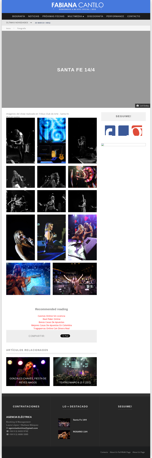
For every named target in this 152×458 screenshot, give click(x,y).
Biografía (18, 16)
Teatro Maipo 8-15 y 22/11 (75, 382)
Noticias (33, 16)
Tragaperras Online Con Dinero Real (52, 328)
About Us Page (139, 452)
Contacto (133, 16)
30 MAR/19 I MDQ (42, 23)
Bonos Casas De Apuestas (51, 322)
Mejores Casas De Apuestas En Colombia (51, 325)
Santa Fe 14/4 (80, 420)
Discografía (95, 16)
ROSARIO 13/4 (80, 431)
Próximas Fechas (53, 16)
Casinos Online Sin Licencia (51, 316)
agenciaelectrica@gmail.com (23, 428)
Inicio (8, 28)
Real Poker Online (51, 319)
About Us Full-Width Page (120, 452)
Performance (115, 16)
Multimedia (75, 16)
